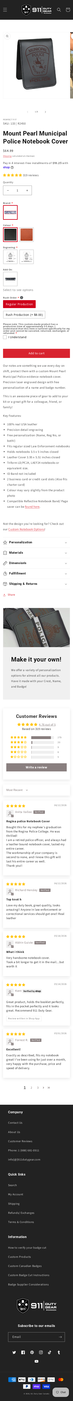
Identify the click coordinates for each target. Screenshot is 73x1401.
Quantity (8, 182)
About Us (14, 1132)
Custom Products (19, 1257)
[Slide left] (27, 111)
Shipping (7, 156)
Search (12, 1185)
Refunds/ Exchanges (21, 1213)
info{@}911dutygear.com (24, 1160)
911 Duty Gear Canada (40, 1393)
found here (32, 507)
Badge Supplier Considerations (28, 1285)
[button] (5, 9)
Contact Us (15, 1123)
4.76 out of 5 (47, 725)
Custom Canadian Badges (25, 1266)
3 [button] (38, 1088)
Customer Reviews (20, 1141)
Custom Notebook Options (26, 529)
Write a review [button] (36, 767)
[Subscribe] (60, 1337)
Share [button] (11, 595)
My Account (15, 1194)
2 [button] (31, 1088)
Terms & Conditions (21, 1222)
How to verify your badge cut (27, 1248)
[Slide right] (45, 111)
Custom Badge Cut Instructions (28, 1275)
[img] (15, 806)
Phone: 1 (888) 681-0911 (23, 1150)
